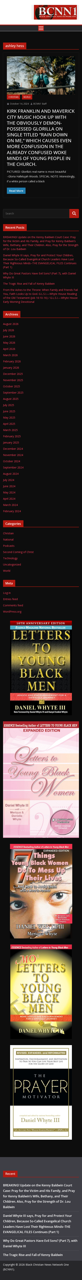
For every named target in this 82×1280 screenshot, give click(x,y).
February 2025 (12, 436)
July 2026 (8, 330)
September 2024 (13, 467)
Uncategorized (12, 564)
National (8, 539)
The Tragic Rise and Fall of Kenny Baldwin (29, 283)
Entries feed (10, 599)
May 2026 (9, 342)
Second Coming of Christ (18, 552)
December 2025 (13, 374)
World (27, 97)
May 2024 (9, 492)
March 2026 (10, 355)
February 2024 (12, 511)
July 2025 (8, 405)
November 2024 (13, 455)
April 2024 (9, 498)
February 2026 (12, 361)
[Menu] (41, 28)
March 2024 (10, 505)
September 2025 (13, 392)
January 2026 (11, 367)
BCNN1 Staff (40, 103)
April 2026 (9, 349)
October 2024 (11, 461)
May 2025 (9, 417)
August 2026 (10, 324)
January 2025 (11, 442)
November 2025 (13, 380)
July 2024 (8, 480)
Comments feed (13, 605)
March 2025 (10, 430)
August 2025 (10, 399)
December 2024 (13, 448)
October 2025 (11, 386)
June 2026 (9, 336)
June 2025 (9, 411)
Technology (10, 558)
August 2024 (10, 473)
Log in (7, 593)
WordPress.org (12, 611)
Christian (13, 97)
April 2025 (9, 424)
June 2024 (9, 486)
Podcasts (8, 546)
